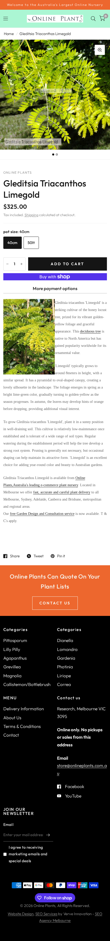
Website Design (21, 913)
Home (9, 33)
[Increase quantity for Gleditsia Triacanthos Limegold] (21, 264)
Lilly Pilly (11, 649)
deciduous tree (90, 331)
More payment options (55, 288)
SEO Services (46, 913)
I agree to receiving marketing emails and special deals (28, 854)
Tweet (38, 556)
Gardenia (66, 658)
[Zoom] (100, 50)
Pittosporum (15, 640)
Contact (11, 735)
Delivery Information (23, 708)
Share (15, 556)
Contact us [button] (55, 603)
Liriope (64, 675)
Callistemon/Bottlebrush (26, 684)
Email (8, 824)
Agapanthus (15, 658)
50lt (31, 242)
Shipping (31, 215)
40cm (12, 242)
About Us (12, 717)
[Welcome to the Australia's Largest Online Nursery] (55, 5)
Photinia (65, 666)
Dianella (65, 640)
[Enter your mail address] (48, 835)
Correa (64, 684)
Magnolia (12, 675)
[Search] (93, 19)
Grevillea (12, 666)
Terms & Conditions (22, 726)
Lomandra (67, 649)
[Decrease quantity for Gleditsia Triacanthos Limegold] (7, 264)
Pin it (61, 556)
